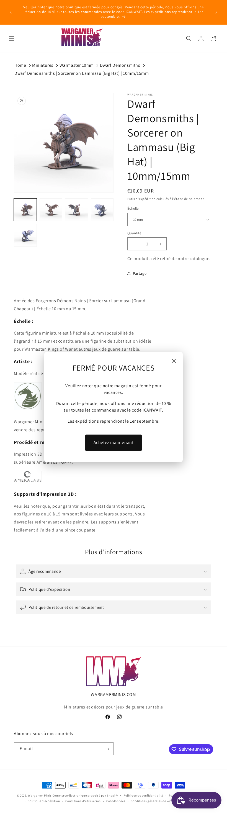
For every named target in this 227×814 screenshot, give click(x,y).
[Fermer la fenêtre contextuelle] (174, 361)
